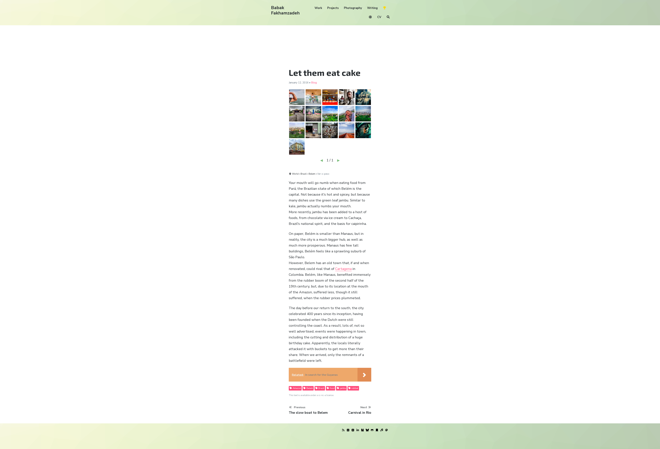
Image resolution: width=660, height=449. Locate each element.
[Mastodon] (386, 430)
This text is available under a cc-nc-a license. (311, 395)
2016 (305, 82)
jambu (342, 388)
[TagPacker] (377, 430)
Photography (353, 8)
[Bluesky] (367, 430)
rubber (354, 388)
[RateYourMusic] (381, 430)
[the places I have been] (352, 430)
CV (379, 17)
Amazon (296, 388)
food (332, 388)
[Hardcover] (362, 430)
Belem (309, 388)
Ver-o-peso (323, 173)
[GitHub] (372, 430)
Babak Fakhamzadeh (285, 10)
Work (318, 8)
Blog (314, 82)
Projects (333, 8)
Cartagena (343, 268)
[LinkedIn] (357, 430)
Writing (372, 8)
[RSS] (343, 430)
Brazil (321, 388)
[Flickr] (348, 430)
